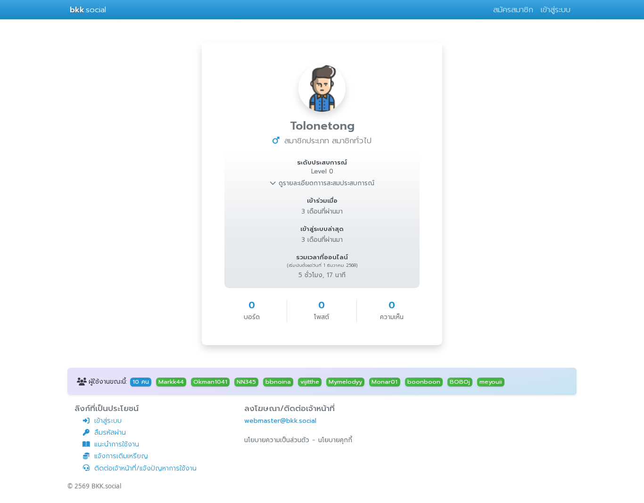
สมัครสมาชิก (513, 10)
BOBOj (460, 382)
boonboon (423, 382)
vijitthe (309, 382)
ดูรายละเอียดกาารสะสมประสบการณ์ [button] (325, 183)
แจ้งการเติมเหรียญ (121, 456)
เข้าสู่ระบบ (555, 10)
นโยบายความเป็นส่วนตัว (276, 440)
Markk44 (171, 382)
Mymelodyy (345, 382)
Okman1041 (210, 382)
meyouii (490, 382)
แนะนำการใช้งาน (116, 444)
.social (88, 10)
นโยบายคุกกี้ (335, 440)
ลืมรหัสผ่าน (110, 432)
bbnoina (278, 382)
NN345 (246, 382)
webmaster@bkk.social (280, 421)
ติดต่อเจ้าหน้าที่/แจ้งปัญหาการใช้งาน (145, 468)
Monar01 (384, 382)
